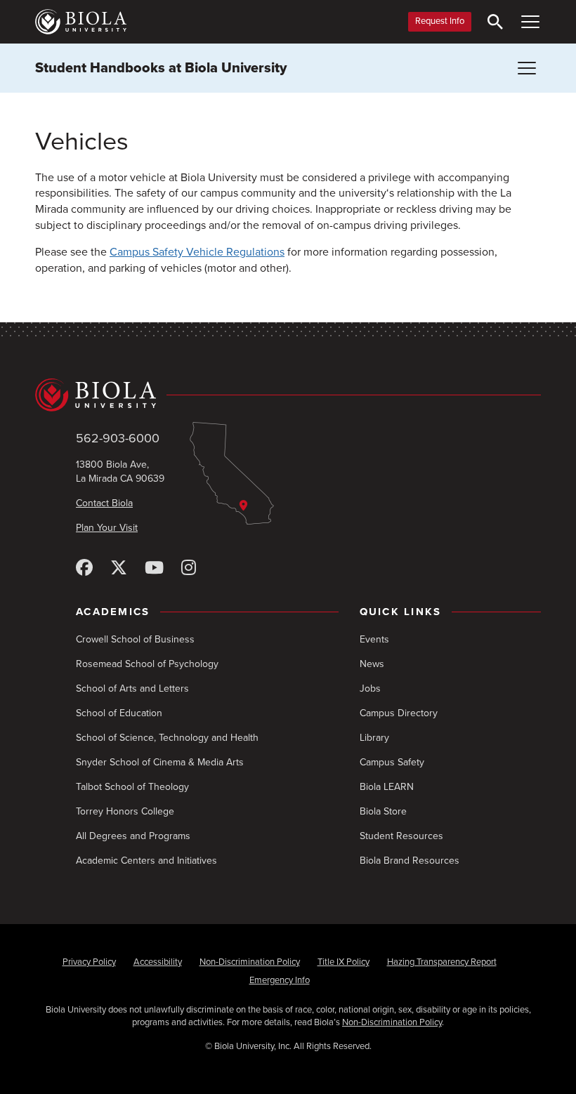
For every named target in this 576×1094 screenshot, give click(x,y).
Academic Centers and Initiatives (146, 860)
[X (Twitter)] (118, 568)
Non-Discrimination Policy (249, 962)
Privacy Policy (89, 962)
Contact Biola (104, 503)
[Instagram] (188, 568)
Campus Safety (392, 762)
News (372, 664)
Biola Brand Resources (409, 860)
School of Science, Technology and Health (167, 738)
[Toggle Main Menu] (530, 22)
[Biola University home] (80, 21)
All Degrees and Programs (133, 836)
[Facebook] (84, 568)
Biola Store (383, 811)
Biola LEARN (387, 787)
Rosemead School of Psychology (147, 664)
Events (374, 639)
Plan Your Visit (107, 528)
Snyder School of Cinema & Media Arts (160, 762)
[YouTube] (154, 568)
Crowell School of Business (135, 639)
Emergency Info (279, 980)
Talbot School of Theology (132, 787)
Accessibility (157, 962)
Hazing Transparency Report (442, 962)
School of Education (119, 713)
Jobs (370, 688)
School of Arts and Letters (132, 688)
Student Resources (401, 836)
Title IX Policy (343, 962)
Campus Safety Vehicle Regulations (197, 252)
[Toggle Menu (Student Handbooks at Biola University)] (527, 68)
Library (374, 738)
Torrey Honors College (125, 811)
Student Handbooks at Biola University (161, 68)
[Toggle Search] (495, 22)
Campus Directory (399, 713)
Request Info (439, 21)
